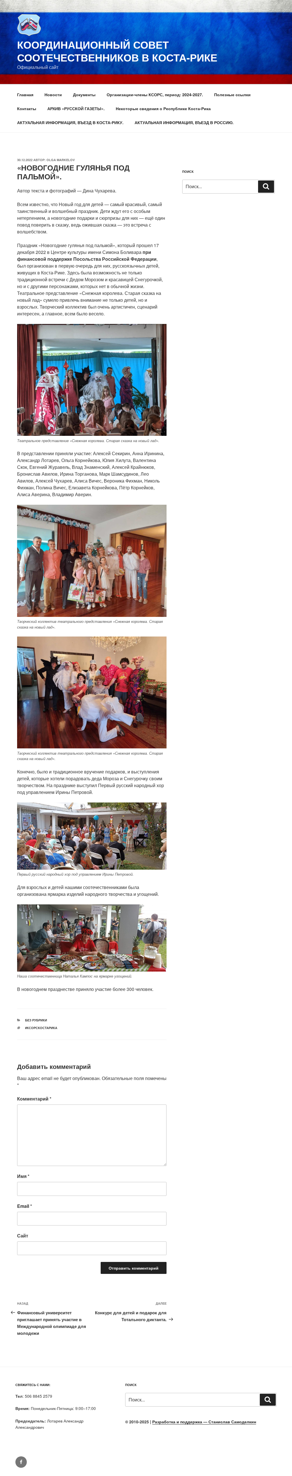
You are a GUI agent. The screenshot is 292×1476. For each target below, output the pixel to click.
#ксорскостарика (41, 1028)
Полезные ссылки (232, 94)
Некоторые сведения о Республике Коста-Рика (163, 108)
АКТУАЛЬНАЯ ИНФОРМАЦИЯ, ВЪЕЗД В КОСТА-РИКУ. (70, 122)
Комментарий (34, 1098)
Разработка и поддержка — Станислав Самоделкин (204, 1421)
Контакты (26, 108)
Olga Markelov (60, 160)
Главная (25, 94)
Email (24, 1206)
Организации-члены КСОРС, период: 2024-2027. (155, 94)
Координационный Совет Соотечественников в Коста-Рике (117, 51)
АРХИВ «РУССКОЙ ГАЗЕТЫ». (76, 108)
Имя (23, 1176)
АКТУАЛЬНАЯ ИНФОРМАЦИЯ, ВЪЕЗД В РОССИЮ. (184, 122)
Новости (53, 94)
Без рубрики (36, 1020)
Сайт (22, 1235)
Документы (84, 94)
